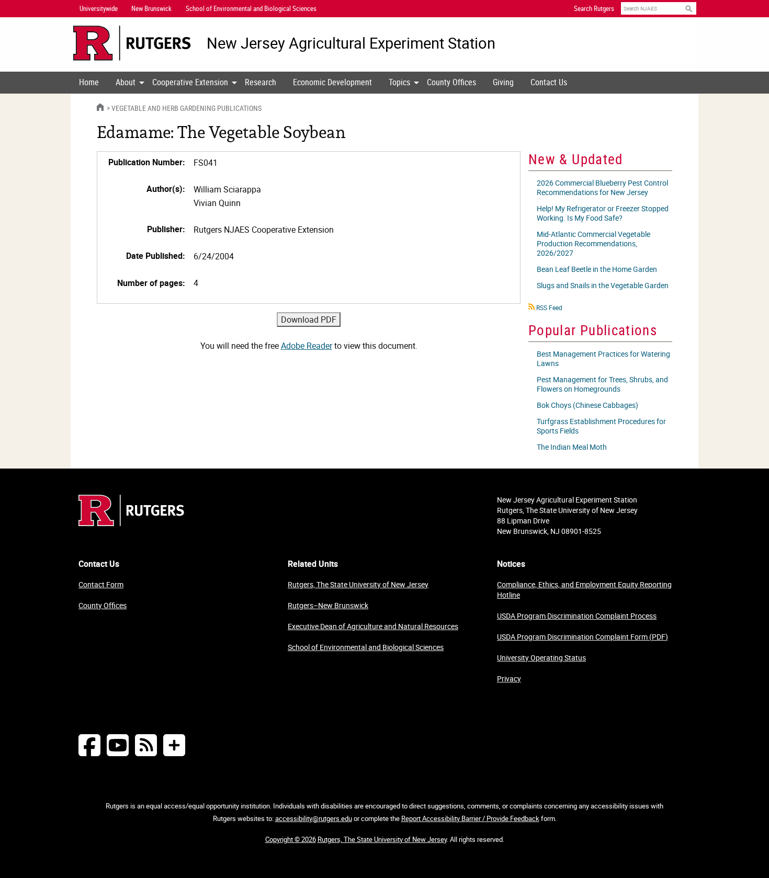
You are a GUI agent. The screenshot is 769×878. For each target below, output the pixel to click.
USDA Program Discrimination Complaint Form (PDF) (582, 637)
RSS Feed (549, 307)
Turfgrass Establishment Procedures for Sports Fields (601, 426)
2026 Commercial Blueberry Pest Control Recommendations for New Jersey (602, 187)
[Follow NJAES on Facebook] (89, 745)
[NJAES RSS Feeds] (146, 745)
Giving (503, 82)
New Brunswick (151, 8)
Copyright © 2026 (290, 839)
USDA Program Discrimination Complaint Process (577, 616)
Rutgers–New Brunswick (328, 605)
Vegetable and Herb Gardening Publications (186, 108)
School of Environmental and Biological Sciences (366, 647)
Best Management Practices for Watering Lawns (603, 358)
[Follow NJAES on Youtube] (118, 745)
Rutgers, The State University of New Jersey (358, 584)
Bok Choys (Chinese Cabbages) (587, 405)
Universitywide (99, 8)
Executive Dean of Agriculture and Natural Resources (373, 626)
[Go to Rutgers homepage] (131, 523)
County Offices (451, 82)
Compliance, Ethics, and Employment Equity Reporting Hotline (584, 589)
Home (89, 82)
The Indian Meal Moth (572, 447)
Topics (399, 82)
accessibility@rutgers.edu (313, 818)
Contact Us (548, 82)
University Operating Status (541, 658)
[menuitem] (89, 83)
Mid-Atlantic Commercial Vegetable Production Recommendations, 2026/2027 (593, 243)
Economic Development (332, 82)
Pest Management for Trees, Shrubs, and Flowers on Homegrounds (602, 384)
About (125, 82)
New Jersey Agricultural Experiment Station (351, 43)
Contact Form (100, 584)
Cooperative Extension (190, 82)
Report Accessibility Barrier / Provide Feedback (470, 818)
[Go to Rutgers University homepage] (132, 43)
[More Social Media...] (174, 745)
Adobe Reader (306, 345)
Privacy (509, 678)
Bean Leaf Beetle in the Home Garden (597, 269)
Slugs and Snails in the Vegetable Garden (603, 285)
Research (260, 82)
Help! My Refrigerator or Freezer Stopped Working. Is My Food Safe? (603, 213)
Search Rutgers (594, 8)
